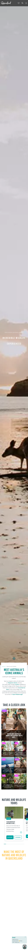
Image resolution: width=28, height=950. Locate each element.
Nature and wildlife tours (14, 801)
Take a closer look (14, 704)
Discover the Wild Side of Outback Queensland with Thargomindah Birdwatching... (13, 828)
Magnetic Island (12, 682)
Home (3, 666)
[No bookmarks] (18, 3)
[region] (14, 681)
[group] (14, 825)
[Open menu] (26, 3)
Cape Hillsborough (17, 694)
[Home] (6, 4)
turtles (17, 684)
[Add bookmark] (14, 658)
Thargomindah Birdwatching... (11, 822)
